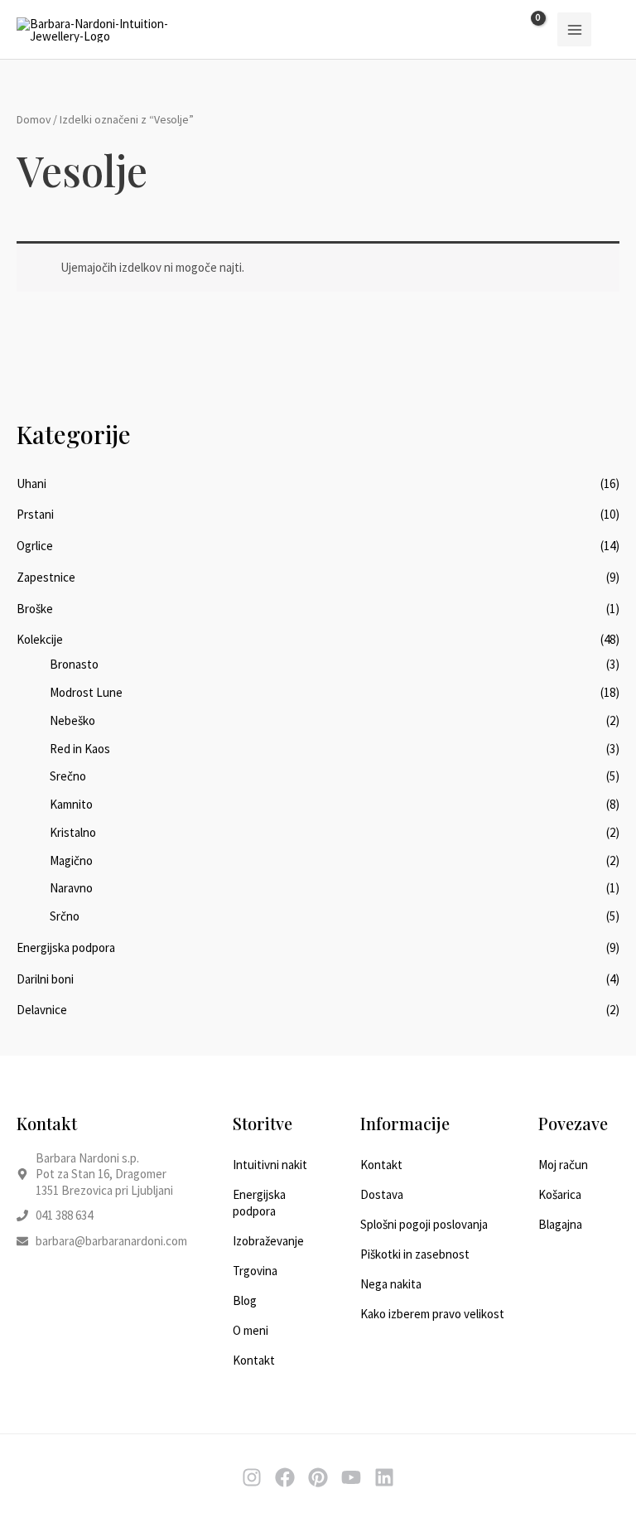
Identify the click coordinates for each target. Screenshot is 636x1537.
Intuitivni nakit (270, 1164)
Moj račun (563, 1164)
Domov (34, 119)
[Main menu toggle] (574, 29)
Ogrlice (35, 545)
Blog (245, 1300)
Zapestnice (46, 577)
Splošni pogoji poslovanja (424, 1224)
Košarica (559, 1194)
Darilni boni (45, 979)
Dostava (381, 1194)
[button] (613, 29)
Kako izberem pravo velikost (432, 1314)
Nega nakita (391, 1284)
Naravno (71, 888)
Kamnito (71, 804)
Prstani (35, 514)
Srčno (65, 916)
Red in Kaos (80, 748)
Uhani (31, 483)
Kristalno (73, 832)
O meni (250, 1330)
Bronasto (74, 664)
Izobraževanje (268, 1241)
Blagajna (560, 1224)
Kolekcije (40, 639)
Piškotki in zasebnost (415, 1254)
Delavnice (42, 1009)
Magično (71, 860)
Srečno (68, 776)
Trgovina (255, 1270)
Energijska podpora (66, 947)
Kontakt (254, 1360)
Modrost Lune (86, 692)
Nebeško (72, 720)
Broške (35, 608)
